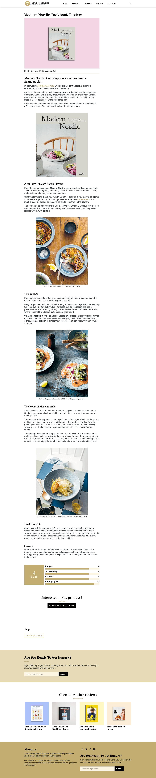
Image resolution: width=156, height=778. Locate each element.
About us (111, 3)
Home (64, 3)
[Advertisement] (117, 47)
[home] (41, 3)
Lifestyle (88, 3)
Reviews (75, 3)
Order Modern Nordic (62, 605)
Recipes (99, 3)
